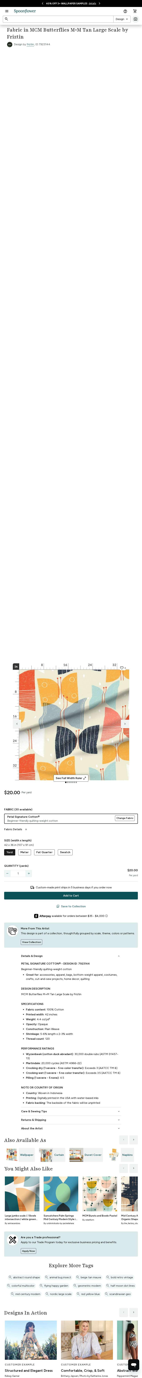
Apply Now (28, 1251)
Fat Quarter (44, 852)
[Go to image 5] (74, 782)
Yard (10, 852)
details (92, 3)
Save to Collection (71, 906)
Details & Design (70, 956)
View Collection (31, 942)
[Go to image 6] (76, 782)
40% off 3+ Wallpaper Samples (66, 3)
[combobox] (122, 19)
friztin (30, 44)
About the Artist (70, 1128)
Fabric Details (16, 829)
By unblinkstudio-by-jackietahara (59, 1223)
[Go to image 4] (72, 782)
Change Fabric (124, 818)
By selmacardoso (12, 1223)
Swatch (65, 852)
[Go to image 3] (70, 782)
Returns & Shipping (70, 1120)
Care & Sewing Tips (70, 1111)
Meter (24, 852)
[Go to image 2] (68, 782)
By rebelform (88, 1220)
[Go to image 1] (65, 782)
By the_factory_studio (131, 1223)
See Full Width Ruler (71, 778)
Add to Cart (71, 895)
